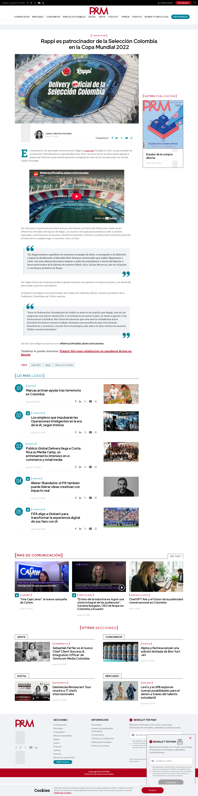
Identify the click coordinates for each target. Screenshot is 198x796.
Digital (92, 17)
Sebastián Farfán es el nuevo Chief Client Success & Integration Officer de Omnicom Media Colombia (73, 653)
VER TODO (175, 556)
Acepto (152, 790)
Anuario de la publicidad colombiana (102, 730)
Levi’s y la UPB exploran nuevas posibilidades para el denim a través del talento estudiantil (160, 692)
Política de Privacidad (101, 742)
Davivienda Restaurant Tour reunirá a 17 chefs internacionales (72, 690)
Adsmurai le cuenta (139, 595)
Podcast (113, 17)
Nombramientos (61, 644)
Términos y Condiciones (102, 738)
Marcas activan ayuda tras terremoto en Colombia (53, 392)
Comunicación (21, 17)
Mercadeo (38, 17)
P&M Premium (180, 16)
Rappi (48, 365)
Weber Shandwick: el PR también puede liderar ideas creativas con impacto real (55, 487)
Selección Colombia (64, 365)
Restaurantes (60, 683)
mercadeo (146, 683)
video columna (85, 595)
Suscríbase (183, 2)
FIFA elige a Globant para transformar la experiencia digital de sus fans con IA (55, 518)
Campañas (25, 595)
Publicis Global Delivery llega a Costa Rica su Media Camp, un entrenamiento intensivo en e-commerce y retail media (53, 454)
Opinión (125, 17)
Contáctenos (97, 735)
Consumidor (53, 17)
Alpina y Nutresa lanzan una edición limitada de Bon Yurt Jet (160, 651)
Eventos (137, 17)
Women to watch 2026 (157, 17)
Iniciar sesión (166, 2)
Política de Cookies (62, 793)
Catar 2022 (36, 365)
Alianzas (146, 644)
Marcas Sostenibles (74, 17)
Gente (102, 17)
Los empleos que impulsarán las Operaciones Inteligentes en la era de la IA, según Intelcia (56, 421)
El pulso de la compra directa (159, 156)
